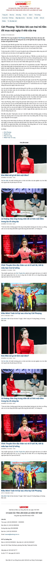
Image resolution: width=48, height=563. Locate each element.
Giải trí (30, 15)
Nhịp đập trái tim (20, 18)
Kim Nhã (6, 180)
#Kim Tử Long (8, 136)
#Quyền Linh (7, 134)
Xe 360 (36, 18)
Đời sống (18, 15)
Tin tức (25, 15)
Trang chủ (5, 15)
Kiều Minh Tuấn (5, 318)
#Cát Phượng (7, 132)
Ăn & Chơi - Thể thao (8, 18)
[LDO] (24, 159)
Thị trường (37, 15)
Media (4, 21)
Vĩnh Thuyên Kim (20, 273)
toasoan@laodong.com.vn (12, 534)
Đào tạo (12, 15)
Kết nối (42, 18)
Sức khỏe (29, 18)
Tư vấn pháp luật (12, 21)
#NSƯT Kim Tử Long (9, 137)
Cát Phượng (21, 38)
